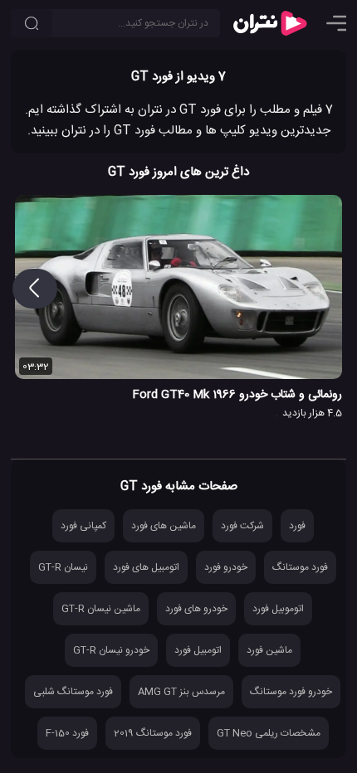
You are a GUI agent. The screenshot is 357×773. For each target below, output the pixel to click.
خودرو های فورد (196, 608)
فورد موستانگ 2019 (153, 733)
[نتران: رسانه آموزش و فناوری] (269, 23)
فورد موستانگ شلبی (73, 691)
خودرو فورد (225, 567)
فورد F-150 (67, 733)
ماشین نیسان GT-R (100, 608)
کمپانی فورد (83, 526)
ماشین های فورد (163, 526)
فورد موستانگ (300, 567)
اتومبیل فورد (198, 650)
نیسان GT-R (63, 567)
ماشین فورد (269, 650)
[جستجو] (31, 23)
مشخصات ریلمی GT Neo (268, 733)
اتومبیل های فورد (146, 567)
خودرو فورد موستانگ (291, 691)
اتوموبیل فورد (278, 608)
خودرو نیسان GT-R (111, 650)
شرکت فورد (242, 526)
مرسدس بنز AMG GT (181, 691)
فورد (297, 526)
